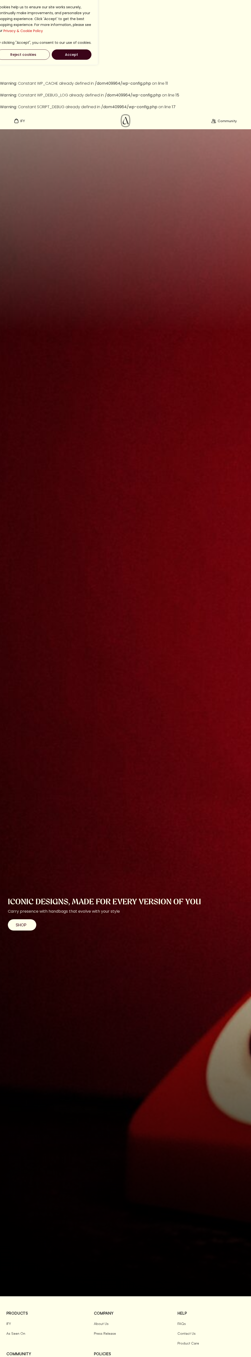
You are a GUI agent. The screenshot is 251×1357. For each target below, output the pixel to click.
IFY (22, 120)
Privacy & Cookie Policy (23, 30)
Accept (71, 54)
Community (227, 120)
